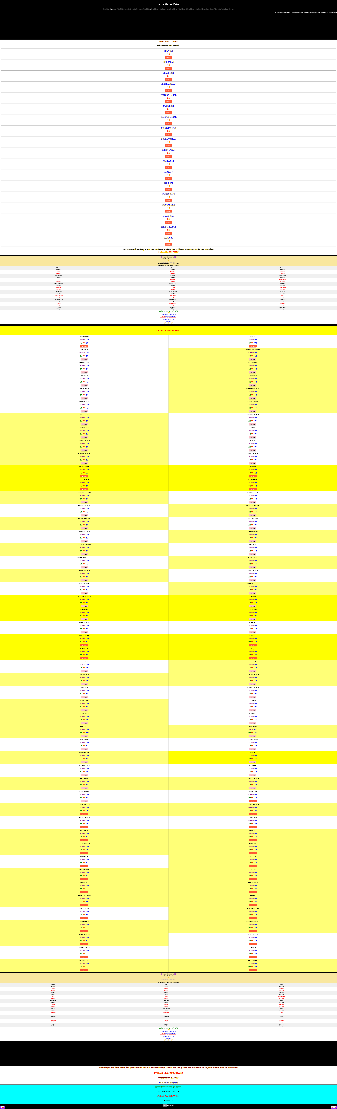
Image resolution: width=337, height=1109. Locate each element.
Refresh (168, 57)
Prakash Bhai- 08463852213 (168, 262)
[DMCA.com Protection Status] (168, 1106)
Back (2, 1107)
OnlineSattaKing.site (170, 316)
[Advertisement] (168, 26)
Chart (87, 339)
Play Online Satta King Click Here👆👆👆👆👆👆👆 (168, 321)
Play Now (84, 346)
